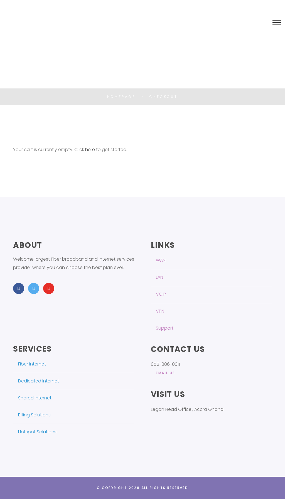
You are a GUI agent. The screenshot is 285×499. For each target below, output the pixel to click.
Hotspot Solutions (37, 432)
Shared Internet (34, 398)
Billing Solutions (34, 415)
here (90, 149)
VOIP (161, 294)
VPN (160, 311)
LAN (159, 277)
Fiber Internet (32, 364)
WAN (161, 260)
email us (165, 372)
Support (164, 328)
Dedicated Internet (38, 381)
